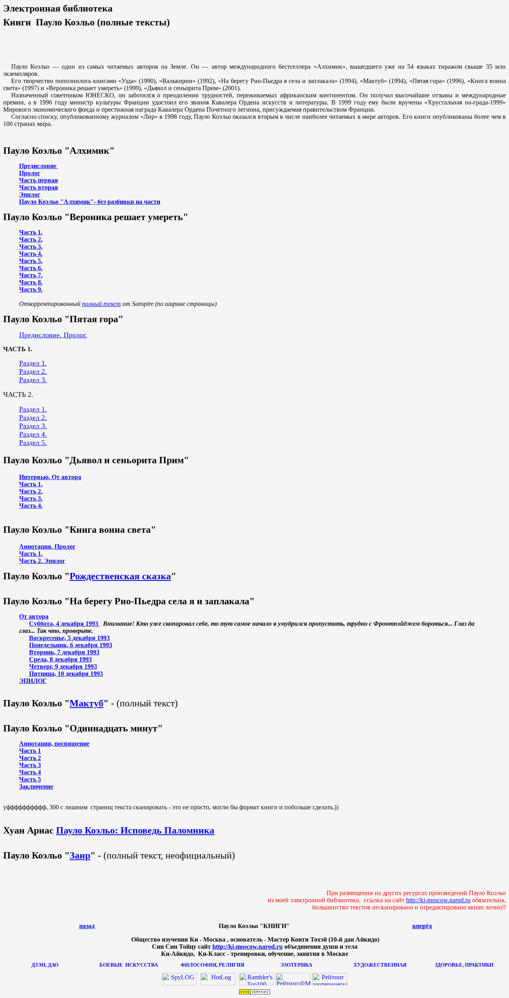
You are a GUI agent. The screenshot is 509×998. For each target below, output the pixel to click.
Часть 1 (30, 750)
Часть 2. (31, 239)
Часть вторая (38, 187)
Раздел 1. (33, 363)
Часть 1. (31, 232)
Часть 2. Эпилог (42, 560)
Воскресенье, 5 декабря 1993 (69, 637)
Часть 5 (30, 779)
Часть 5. (31, 260)
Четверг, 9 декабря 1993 (63, 666)
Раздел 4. (33, 434)
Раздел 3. (33, 380)
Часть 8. (31, 282)
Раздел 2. (33, 371)
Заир (80, 855)
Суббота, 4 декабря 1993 (64, 623)
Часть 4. (31, 253)
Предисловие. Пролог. (53, 335)
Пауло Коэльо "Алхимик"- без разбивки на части (89, 201)
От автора (34, 616)
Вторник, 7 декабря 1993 (64, 652)
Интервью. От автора (50, 477)
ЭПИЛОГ (33, 680)
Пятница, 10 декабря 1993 (66, 673)
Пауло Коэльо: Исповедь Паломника (135, 830)
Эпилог (29, 194)
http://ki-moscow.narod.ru (438, 900)
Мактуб (86, 703)
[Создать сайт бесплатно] (254, 992)
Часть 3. (31, 246)
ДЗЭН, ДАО (44, 965)
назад (87, 926)
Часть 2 (30, 757)
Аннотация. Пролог (47, 546)
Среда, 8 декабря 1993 (60, 659)
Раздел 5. (33, 443)
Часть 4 (30, 772)
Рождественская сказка (120, 576)
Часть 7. (31, 275)
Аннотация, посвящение (54, 743)
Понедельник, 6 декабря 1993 (70, 645)
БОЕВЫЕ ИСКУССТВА (128, 965)
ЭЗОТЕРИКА (296, 965)
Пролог (29, 173)
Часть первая (38, 180)
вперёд (422, 926)
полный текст (101, 303)
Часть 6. (31, 268)
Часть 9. (31, 289)
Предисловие (38, 165)
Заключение (36, 786)
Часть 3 (30, 765)
